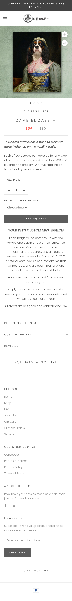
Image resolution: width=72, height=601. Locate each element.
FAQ (6, 409)
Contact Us (12, 455)
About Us (10, 415)
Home (8, 397)
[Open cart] (67, 18)
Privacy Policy (13, 467)
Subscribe (17, 552)
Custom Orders (17, 334)
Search (9, 434)
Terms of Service (15, 473)
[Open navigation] (5, 18)
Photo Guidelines (20, 323)
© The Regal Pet (36, 570)
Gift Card (10, 422)
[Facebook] (5, 505)
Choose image (17, 207)
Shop (7, 403)
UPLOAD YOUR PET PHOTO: (21, 200)
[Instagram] (14, 505)
